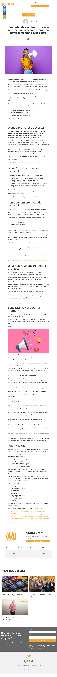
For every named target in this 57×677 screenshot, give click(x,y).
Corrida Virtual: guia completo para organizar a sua (13, 618)
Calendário (18, 665)
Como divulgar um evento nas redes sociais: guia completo (13, 595)
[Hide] (3, 20)
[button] (24, 4)
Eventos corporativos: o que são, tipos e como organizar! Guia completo (30, 515)
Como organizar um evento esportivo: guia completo (41, 595)
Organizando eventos (30, 14)
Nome (30, 629)
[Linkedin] (4, 12)
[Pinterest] (4, 14)
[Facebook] (4, 7)
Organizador (26, 665)
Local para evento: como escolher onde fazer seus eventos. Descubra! (29, 516)
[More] (4, 18)
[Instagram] (28, 661)
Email (30, 634)
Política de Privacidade (36, 665)
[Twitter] (4, 9)
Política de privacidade (40, 648)
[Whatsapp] (4, 16)
